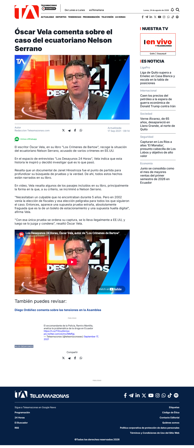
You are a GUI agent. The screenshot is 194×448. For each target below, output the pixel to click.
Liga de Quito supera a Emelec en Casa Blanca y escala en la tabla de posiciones (157, 78)
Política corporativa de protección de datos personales (149, 427)
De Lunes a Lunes (75, 10)
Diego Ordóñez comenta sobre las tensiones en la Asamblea (58, 310)
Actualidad (47, 17)
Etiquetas (174, 407)
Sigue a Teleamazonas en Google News (35, 407)
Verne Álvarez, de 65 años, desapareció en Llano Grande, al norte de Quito (157, 124)
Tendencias (74, 17)
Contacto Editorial (169, 417)
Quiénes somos (170, 422)
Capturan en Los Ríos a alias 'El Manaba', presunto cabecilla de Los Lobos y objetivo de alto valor (158, 149)
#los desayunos (24, 346)
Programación (91, 17)
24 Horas (120, 17)
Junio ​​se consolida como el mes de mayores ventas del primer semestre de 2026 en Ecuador (157, 175)
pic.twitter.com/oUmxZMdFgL (59, 333)
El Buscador (21, 422)
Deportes (61, 17)
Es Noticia (152, 61)
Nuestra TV (154, 28)
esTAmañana (96, 10)
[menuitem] (47, 17)
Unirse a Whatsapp (28, 139)
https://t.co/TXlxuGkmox (57, 331)
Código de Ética (170, 412)
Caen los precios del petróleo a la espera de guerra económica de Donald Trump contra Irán (158, 101)
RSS (17, 427)
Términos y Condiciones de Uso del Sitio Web (154, 432)
